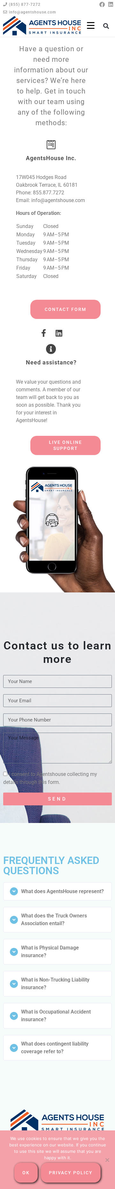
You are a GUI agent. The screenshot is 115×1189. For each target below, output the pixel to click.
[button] (106, 26)
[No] (107, 1160)
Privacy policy (71, 1172)
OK (26, 1172)
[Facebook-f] (43, 333)
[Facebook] (102, 4)
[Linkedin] (110, 4)
